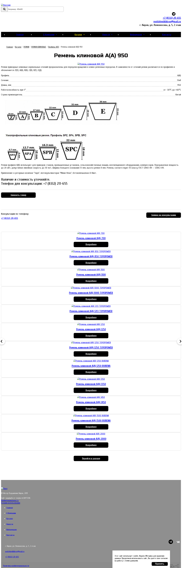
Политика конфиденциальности (16, 566)
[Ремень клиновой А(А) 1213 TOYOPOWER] (91, 306)
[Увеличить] (91, 64)
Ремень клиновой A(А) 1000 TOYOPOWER (91, 292)
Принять (159, 564)
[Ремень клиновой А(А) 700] (91, 233)
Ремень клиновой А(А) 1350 (91, 384)
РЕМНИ (26, 47)
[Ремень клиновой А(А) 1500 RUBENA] (91, 415)
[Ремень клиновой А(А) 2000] (91, 433)
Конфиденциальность (10, 500)
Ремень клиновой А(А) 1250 (91, 329)
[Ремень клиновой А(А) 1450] (91, 397)
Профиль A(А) (53, 47)
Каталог (78, 34)
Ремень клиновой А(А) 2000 (91, 438)
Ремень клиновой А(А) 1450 (91, 402)
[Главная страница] (16, 5)
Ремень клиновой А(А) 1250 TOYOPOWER (91, 347)
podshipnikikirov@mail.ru (167, 21)
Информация (136, 34)
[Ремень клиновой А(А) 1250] (91, 324)
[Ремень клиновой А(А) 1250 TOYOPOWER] (91, 342)
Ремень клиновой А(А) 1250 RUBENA (91, 365)
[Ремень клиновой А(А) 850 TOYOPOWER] (91, 251)
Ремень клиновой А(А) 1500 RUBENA (91, 420)
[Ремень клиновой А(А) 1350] (91, 379)
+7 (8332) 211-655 (172, 17)
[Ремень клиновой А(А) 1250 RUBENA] (91, 360)
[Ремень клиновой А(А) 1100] (91, 269)
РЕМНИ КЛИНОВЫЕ (38, 47)
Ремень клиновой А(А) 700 (91, 238)
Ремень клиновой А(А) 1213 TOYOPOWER (91, 311)
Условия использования (10, 503)
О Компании (48, 34)
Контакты (166, 34)
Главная (20, 34)
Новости (106, 34)
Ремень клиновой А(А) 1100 (91, 274)
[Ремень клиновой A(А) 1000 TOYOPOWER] (91, 287)
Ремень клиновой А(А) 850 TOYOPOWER (91, 256)
